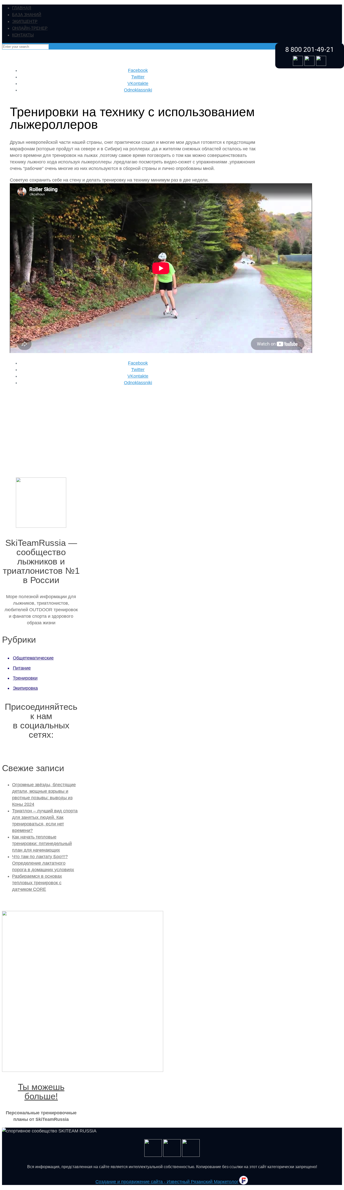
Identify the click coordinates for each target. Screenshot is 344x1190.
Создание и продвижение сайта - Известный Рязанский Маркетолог (166, 1181)
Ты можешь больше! (41, 1091)
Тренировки (25, 678)
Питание (22, 668)
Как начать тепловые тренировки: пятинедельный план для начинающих (42, 843)
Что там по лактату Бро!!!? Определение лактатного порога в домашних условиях (43, 863)
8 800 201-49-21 (309, 49)
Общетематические (33, 657)
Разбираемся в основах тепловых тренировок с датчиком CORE (37, 883)
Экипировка (25, 688)
